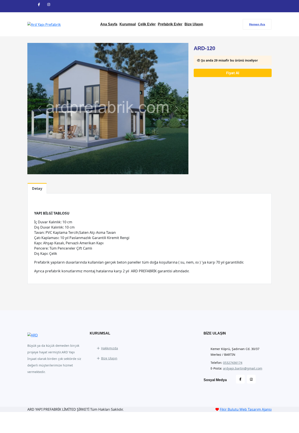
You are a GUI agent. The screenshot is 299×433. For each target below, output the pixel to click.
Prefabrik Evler (170, 24)
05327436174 (232, 363)
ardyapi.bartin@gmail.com (242, 368)
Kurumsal (128, 24)
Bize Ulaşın (194, 24)
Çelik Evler (147, 24)
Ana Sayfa (108, 24)
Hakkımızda (109, 348)
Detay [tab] (37, 188)
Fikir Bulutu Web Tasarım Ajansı (246, 409)
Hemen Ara (257, 24)
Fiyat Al (232, 72)
